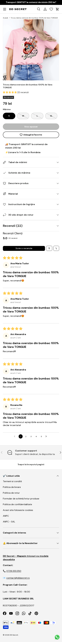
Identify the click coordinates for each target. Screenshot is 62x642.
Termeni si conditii (12, 481)
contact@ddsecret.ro (18, 577)
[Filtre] (49, 248)
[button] (10, 92)
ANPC (6, 515)
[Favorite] (51, 9)
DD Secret (14, 635)
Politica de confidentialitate (17, 504)
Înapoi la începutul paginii (31, 464)
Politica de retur (11, 492)
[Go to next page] (47, 436)
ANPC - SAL (9, 521)
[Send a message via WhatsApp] (57, 637)
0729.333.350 (13, 570)
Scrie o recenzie (24, 248)
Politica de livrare (12, 487)
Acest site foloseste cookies (18, 510)
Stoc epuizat (31, 126)
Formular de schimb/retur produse (21, 498)
